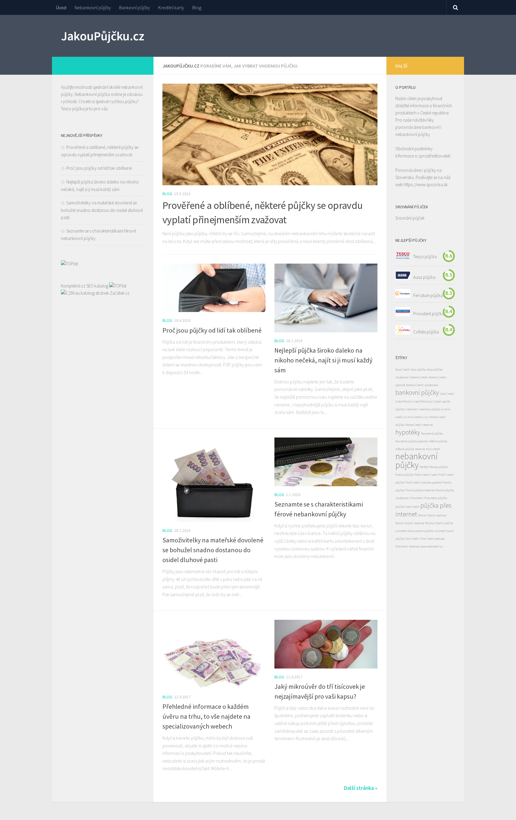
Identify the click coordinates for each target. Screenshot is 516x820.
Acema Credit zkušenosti (422, 385)
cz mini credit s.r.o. (416, 417)
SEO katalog (97, 286)
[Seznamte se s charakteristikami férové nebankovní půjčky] (325, 461)
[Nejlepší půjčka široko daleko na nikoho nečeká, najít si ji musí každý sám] (325, 298)
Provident (416, 498)
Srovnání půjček (410, 218)
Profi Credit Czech (426, 475)
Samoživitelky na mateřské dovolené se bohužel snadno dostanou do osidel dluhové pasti (212, 550)
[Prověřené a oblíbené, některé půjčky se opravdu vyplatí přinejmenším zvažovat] (269, 134)
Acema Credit (419, 377)
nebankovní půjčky (416, 460)
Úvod (61, 7)
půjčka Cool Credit (407, 507)
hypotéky (407, 432)
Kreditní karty (171, 7)
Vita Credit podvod (432, 539)
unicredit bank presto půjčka (414, 531)
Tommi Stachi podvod (432, 515)
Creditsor (411, 409)
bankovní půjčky (417, 392)
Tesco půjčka (73, 108)
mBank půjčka (438, 441)
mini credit (433, 449)
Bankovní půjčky (134, 7)
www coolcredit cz (431, 546)
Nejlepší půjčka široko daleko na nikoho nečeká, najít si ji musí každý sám (323, 360)
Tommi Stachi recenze (409, 523)
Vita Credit (412, 539)
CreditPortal (403, 401)
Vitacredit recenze (407, 546)
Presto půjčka (404, 475)
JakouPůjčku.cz (102, 36)
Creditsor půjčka (429, 409)
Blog (196, 7)
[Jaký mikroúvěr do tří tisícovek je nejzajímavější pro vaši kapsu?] (325, 644)
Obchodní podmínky (414, 149)
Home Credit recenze (419, 425)
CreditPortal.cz (422, 401)
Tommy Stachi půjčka (439, 523)
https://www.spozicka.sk (426, 184)
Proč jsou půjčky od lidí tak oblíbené (212, 330)
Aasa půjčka (424, 277)
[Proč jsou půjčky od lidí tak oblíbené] (213, 288)
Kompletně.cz (73, 286)
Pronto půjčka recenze (419, 490)
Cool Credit (447, 394)
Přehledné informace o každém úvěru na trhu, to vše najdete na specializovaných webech (206, 716)
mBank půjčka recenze (410, 449)
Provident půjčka (428, 313)
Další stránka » (360, 787)
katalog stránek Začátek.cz (105, 293)
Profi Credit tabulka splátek (423, 482)
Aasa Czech (402, 369)
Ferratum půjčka (428, 295)
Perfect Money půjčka (434, 467)
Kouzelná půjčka (432, 433)
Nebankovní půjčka (92, 94)
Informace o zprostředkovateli (422, 156)
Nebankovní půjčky (93, 7)
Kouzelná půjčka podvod (411, 441)
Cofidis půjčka (426, 331)
